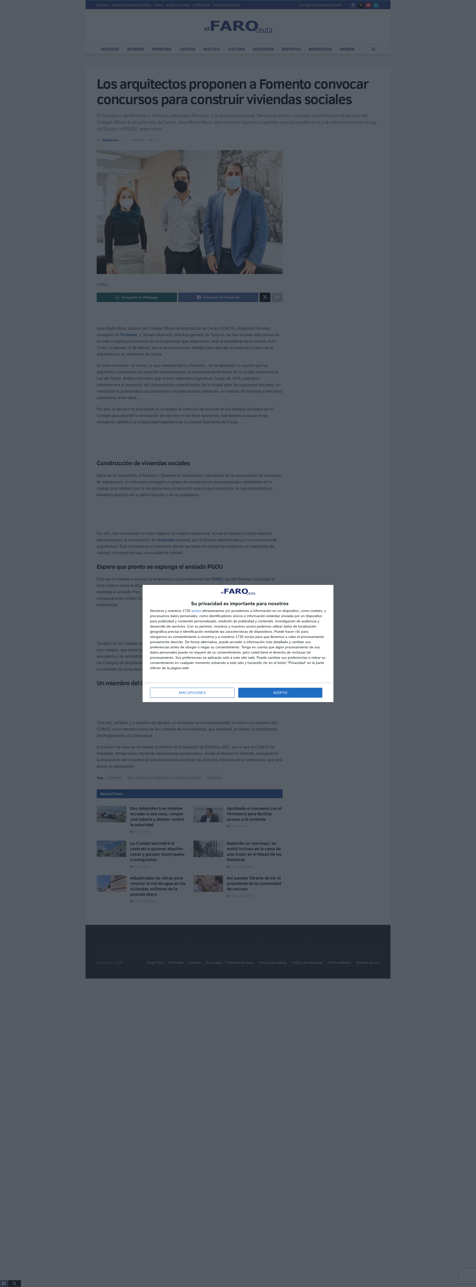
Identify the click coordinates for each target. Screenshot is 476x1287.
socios (196, 610)
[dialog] (238, 643)
